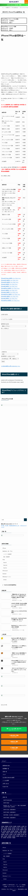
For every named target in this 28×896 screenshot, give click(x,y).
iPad (4, 559)
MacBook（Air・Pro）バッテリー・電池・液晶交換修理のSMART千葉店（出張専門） (14, 806)
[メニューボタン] (2, 2)
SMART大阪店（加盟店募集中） (9, 812)
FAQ (18, 886)
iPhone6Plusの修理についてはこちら (10, 300)
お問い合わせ (6, 783)
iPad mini (5, 565)
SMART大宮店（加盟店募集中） (9, 809)
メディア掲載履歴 (22, 884)
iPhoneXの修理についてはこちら (9, 284)
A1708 (2, 525)
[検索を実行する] (25, 519)
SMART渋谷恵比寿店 (7, 800)
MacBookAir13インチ (14, 525)
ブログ (4, 774)
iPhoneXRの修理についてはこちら (9, 282)
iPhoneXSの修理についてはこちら (9, 280)
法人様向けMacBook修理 (8, 777)
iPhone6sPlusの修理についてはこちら (10, 294)
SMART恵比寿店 (11, 884)
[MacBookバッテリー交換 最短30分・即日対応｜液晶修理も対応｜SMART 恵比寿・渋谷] (14, 2)
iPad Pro (5, 568)
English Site (5, 786)
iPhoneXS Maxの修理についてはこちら (11, 278)
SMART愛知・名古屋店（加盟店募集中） (11, 814)
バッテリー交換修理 (7, 554)
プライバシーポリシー (12, 886)
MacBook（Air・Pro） (8, 551)
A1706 (6, 525)
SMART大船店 (6, 802)
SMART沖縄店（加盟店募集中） (9, 817)
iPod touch (5, 570)
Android (4, 573)
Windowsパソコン (7, 576)
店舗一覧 (5, 771)
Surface (4, 579)
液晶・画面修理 (6, 556)
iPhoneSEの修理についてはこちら (9, 296)
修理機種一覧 (6, 768)
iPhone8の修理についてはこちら (9, 286)
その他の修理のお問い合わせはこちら (10, 366)
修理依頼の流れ (6, 765)
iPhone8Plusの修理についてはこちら (10, 288)
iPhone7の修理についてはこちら (9, 290)
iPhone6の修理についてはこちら (9, 298)
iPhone (4, 548)
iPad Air (5, 562)
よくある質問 (6, 780)
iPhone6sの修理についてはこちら (9, 292)
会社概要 (5, 886)
